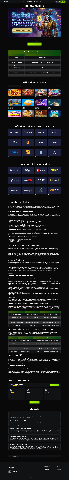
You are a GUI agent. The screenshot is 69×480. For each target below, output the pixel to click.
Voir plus (34, 402)
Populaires (14, 85)
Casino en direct (27, 85)
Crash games (40, 85)
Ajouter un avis (54, 384)
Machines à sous (54, 85)
